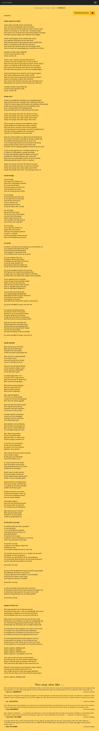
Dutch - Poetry (50, 8)
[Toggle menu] (95, 2)
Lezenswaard (7, 2)
